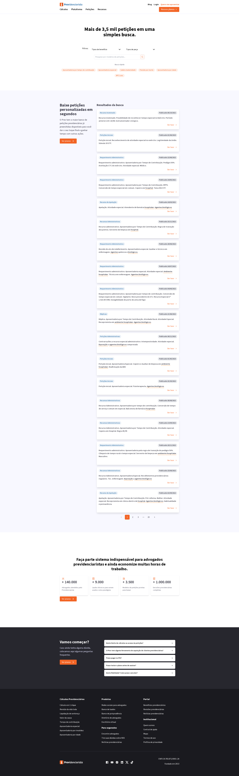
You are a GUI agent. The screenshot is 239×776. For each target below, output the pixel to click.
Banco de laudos (108, 709)
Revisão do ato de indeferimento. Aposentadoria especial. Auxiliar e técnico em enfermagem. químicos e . (133, 250)
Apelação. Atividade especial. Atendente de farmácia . (135, 207)
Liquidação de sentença (70, 714)
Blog (150, 4)
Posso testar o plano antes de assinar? (121, 665)
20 (149, 517)
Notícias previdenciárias (112, 742)
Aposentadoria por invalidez (72, 730)
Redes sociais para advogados (114, 705)
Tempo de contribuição (70, 722)
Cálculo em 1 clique (68, 705)
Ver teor (170, 125)
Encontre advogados (110, 734)
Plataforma (76, 9)
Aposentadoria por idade (70, 735)
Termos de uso (149, 738)
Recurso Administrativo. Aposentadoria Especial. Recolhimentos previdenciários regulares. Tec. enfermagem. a (133, 477)
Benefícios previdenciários (154, 705)
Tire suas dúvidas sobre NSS (113, 738)
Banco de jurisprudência (112, 714)
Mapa (145, 734)
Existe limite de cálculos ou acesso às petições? (124, 643)
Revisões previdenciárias (153, 709)
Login (156, 4)
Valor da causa (66, 718)
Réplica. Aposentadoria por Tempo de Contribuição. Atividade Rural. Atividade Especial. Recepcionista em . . (136, 321)
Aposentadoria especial (70, 726)
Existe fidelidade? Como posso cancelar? (122, 673)
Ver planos (66, 141)
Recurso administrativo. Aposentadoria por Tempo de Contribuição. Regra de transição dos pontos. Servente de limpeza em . (136, 228)
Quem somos (149, 725)
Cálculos (64, 9)
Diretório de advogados (111, 718)
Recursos (102, 9)
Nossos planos (168, 9)
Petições (90, 9)
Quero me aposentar (170, 4)
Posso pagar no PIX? (114, 658)
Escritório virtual (109, 722)
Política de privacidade (152, 742)
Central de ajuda (150, 729)
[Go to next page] (154, 517)
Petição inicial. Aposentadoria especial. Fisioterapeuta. (131, 386)
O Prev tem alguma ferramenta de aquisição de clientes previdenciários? (134, 650)
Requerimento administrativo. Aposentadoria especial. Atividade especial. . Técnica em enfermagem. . (135, 273)
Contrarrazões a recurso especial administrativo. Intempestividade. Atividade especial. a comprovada (136, 343)
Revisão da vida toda (68, 709)
